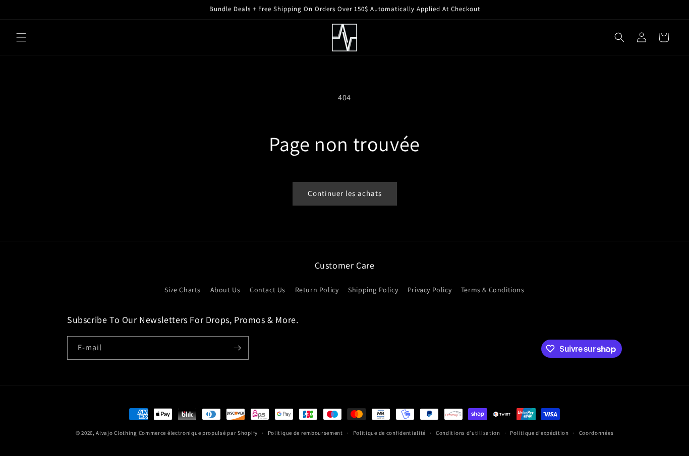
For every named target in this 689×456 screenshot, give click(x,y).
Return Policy (317, 289)
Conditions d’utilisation (468, 432)
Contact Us (267, 289)
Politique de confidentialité (389, 432)
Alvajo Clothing (116, 432)
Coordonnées (596, 432)
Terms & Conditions (493, 289)
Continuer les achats (345, 193)
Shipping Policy (373, 289)
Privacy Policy (429, 289)
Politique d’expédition (539, 432)
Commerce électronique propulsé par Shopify (198, 432)
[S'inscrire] (237, 348)
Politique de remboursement (305, 432)
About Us (225, 289)
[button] (21, 37)
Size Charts (182, 289)
